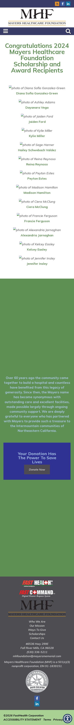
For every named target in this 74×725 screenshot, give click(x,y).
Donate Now (37, 469)
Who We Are (37, 621)
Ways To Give (37, 629)
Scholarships (37, 634)
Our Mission (37, 625)
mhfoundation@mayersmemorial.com (37, 656)
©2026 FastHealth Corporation (23, 715)
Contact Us (37, 638)
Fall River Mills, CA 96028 (37, 648)
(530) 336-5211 (37, 652)
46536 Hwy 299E (37, 643)
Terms (47, 719)
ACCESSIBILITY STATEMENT (22, 719)
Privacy (58, 719)
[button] (67, 718)
